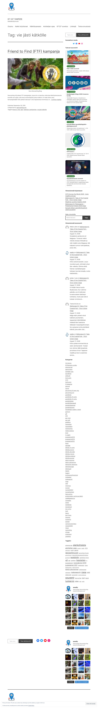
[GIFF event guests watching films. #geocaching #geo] (68, 622)
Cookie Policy (31, 705)
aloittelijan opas (69, 371)
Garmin (67, 388)
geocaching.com (21, 107)
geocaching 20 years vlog (72, 390)
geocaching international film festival (80, 555)
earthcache (67, 550)
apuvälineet (68, 373)
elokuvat (67, 386)
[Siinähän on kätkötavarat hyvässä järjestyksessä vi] (74, 597)
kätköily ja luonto (69, 449)
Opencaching (68, 494)
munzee (67, 488)
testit (66, 511)
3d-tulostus (68, 363)
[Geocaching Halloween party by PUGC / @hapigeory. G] (68, 603)
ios (86, 560)
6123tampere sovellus (71, 365)
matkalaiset (68, 477)
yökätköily (68, 536)
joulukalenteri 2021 (71, 565)
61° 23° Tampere (15, 19)
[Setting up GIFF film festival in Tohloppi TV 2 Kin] (74, 622)
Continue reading (56, 99)
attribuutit (67, 376)
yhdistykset (68, 534)
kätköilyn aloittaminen (30, 109)
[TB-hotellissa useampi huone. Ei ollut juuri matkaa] (74, 616)
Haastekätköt (68, 426)
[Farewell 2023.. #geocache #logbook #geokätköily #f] (87, 616)
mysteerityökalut (69, 492)
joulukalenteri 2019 (80, 563)
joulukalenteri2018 (70, 437)
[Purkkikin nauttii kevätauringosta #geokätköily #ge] (68, 609)
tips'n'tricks (68, 515)
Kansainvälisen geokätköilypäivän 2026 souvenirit (76, 208)
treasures (67, 517)
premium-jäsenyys (82, 574)
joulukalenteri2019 (70, 439)
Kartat (66, 443)
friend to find (16, 109)
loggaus (67, 473)
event (72, 550)
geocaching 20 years (84, 553)
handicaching (68, 428)
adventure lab (68, 367)
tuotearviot (68, 519)
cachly (82, 548)
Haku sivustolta (70, 214)
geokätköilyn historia (84, 557)
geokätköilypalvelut (70, 405)
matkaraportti (76, 572)
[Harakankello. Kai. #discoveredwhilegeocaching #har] (74, 603)
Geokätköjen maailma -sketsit (73, 409)
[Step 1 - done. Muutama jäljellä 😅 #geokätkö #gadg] (81, 609)
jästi (22, 109)
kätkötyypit (68, 469)
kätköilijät (67, 445)
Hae (86, 218)
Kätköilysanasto (35, 26)
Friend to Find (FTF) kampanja (34, 51)
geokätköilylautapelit (70, 403)
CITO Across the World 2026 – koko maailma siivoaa (77, 195)
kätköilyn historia (69, 454)
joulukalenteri (69, 563)
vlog (80, 581)
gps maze (68, 418)
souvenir (69, 577)
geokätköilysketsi (69, 407)
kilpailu (86, 565)
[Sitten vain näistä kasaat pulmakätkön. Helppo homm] (87, 609)
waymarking (68, 530)
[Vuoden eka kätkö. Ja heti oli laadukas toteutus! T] (74, 609)
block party (68, 378)
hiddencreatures (69, 430)
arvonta (79, 548)
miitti (88, 572)
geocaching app (68, 555)
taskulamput (68, 507)
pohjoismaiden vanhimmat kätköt (74, 496)
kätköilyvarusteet (69, 458)
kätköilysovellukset (70, 456)
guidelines (68, 422)
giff (66, 414)
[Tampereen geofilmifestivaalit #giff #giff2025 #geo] (81, 597)
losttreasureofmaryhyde (71, 475)
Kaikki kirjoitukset (21, 26)
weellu (72, 252)
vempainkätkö (69, 526)
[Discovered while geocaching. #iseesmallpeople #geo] (68, 616)
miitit (66, 483)
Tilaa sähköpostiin (83, 35)
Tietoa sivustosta (84, 26)
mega (66, 481)
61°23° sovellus (62, 26)
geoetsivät (67, 557)
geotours (67, 411)
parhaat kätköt (75, 574)
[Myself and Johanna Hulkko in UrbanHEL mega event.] (81, 622)
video (77, 581)
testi (83, 578)
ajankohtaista (68, 369)
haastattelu (80, 560)
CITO (66, 380)
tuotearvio (69, 581)
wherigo (67, 532)
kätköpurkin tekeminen (71, 464)
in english (67, 435)
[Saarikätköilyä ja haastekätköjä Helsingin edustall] (81, 616)
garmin (76, 550)
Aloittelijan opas (49, 26)
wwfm (83, 581)
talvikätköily (68, 504)
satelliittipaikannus (70, 498)
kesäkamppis (81, 565)
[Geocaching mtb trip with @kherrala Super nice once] (87, 622)
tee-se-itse (68, 509)
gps (69, 560)
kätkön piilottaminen (70, 462)
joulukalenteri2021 (70, 441)
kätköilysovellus (68, 567)
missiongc (68, 485)
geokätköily (68, 395)
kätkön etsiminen (69, 460)
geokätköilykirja (69, 401)
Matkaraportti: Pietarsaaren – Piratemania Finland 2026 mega (75, 205)
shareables (68, 500)
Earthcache (68, 382)
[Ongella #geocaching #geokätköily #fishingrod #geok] (81, 603)
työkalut (67, 521)
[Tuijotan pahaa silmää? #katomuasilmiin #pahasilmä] (68, 597)
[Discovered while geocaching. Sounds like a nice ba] (87, 603)
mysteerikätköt (69, 490)
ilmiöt (66, 433)
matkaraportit (68, 479)
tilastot (67, 513)
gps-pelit (67, 420)
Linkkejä (73, 26)
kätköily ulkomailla (70, 452)
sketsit (67, 502)
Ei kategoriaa (68, 384)
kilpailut (67, 471)
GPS (66, 416)
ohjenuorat (68, 575)
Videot (67, 528)
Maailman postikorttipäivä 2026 (75, 202)
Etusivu (10, 26)
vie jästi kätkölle (42, 109)
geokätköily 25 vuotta (71, 399)
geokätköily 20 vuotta (71, 397)
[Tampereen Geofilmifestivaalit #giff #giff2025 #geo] (87, 597)
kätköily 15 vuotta (69, 447)
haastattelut (68, 424)
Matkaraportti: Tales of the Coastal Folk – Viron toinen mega (76, 199)
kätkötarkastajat (69, 466)
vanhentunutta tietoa (70, 523)
